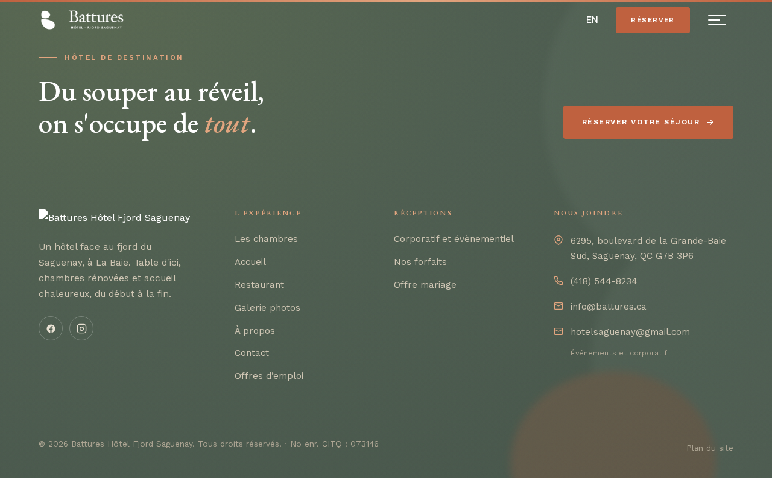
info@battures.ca (609, 306)
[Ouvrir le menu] (717, 20)
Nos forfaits (420, 262)
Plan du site (709, 448)
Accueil (250, 262)
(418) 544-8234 (604, 281)
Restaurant (259, 284)
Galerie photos (267, 307)
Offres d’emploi (269, 376)
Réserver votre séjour (641, 122)
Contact (252, 353)
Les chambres (266, 239)
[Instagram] (81, 328)
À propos (255, 330)
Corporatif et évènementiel (454, 239)
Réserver (653, 20)
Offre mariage (425, 284)
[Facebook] (51, 328)
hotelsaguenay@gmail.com (630, 332)
